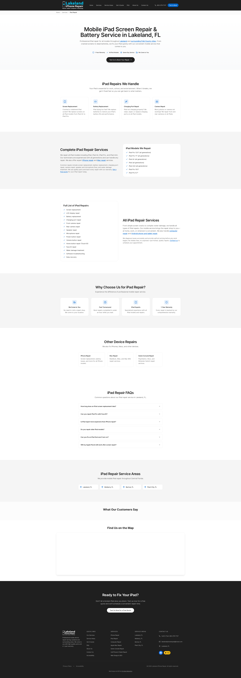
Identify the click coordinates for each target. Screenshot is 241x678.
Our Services (91, 635)
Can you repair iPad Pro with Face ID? (94, 414)
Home (58, 12)
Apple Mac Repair (116, 645)
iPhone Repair (115, 635)
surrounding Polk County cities (143, 41)
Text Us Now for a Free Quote (120, 610)
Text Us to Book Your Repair (119, 60)
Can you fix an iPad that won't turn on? (95, 437)
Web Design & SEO (116, 655)
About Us (89, 648)
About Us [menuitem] (135, 5)
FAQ (88, 645)
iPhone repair (87, 160)
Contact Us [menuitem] (144, 5)
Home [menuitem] (91, 5)
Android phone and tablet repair (144, 234)
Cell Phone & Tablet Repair (119, 652)
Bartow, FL (138, 642)
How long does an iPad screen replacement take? (98, 406)
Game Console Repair (117, 648)
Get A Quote (90, 642)
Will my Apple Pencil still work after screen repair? (98, 445)
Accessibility (90, 655)
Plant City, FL (139, 645)
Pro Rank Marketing (127, 671)
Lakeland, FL (139, 635)
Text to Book (173, 5)
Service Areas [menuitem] (108, 5)
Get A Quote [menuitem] (120, 5)
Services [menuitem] (98, 5)
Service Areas (91, 638)
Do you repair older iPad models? (92, 429)
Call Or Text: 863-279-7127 (170, 636)
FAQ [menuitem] (128, 5)
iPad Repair (114, 638)
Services (64, 12)
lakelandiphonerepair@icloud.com (170, 641)
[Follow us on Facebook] (161, 653)
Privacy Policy (67, 666)
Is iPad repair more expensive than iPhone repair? (98, 422)
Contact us (174, 240)
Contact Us (90, 652)
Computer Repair (116, 642)
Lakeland (123, 41)
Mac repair (101, 160)
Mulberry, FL (139, 638)
